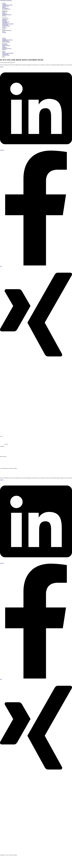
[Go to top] (0, 857)
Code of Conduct (3, 476)
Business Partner (3, 452)
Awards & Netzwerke (4, 454)
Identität (1, 448)
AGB (1, 472)
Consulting (2, 438)
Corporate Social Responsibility (5, 450)
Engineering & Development (5, 440)
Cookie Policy (2, 851)
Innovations (2, 444)
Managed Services (3, 442)
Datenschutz (2, 474)
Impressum (2, 470)
